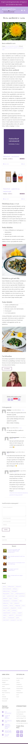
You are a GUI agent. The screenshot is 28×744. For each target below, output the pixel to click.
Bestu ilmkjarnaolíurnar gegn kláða (15, 576)
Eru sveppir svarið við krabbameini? (13, 569)
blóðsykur (15, 588)
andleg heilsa (11, 586)
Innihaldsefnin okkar (5, 685)
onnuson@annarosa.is (22, 723)
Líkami (18, 682)
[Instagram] (21, 731)
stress (4, 610)
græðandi (5, 598)
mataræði (5, 605)
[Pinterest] (21, 735)
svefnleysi (14, 610)
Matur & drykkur (15, 46)
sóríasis (14, 612)
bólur (12, 593)
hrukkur (16, 598)
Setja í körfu (6, 163)
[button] (7, 712)
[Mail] (17, 735)
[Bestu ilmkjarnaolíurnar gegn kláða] (5, 575)
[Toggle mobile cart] (21, 10)
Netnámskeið (19, 678)
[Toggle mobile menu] (24, 10)
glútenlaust (10, 47)
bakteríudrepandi (7, 588)
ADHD (4, 586)
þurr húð (19, 620)
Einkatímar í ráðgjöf (5, 681)
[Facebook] (17, 731)
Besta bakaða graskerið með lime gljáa (16, 557)
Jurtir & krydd (8, 46)
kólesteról (16, 603)
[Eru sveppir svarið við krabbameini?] (5, 569)
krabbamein (5, 603)
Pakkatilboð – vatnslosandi (11, 156)
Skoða (23, 163)
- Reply (22, 410)
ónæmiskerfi (6, 620)
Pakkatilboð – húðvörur (19, 689)
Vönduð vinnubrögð (5, 697)
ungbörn (5, 615)
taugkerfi (20, 612)
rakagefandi (13, 608)
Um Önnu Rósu (6, 678)
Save (16, 398)
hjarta (10, 598)
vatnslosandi (20, 47)
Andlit (18, 680)
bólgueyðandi (5, 47)
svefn (8, 610)
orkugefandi (6, 608)
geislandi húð (10, 596)
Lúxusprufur (19, 686)
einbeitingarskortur (20, 593)
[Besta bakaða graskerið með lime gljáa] (5, 556)
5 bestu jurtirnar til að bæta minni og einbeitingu (16, 563)
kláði (20, 600)
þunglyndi (13, 620)
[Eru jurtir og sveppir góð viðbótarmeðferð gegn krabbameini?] (5, 550)
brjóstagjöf (14, 591)
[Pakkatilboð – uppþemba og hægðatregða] (14, 177)
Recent (14, 546)
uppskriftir (15, 47)
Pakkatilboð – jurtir (19, 693)
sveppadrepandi (6, 612)
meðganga (17, 605)
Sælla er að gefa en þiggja (6, 689)
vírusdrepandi (11, 617)
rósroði (19, 608)
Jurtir (17, 696)
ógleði (17, 617)
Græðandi (18, 684)
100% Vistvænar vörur (6, 693)
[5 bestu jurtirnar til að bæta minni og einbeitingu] (5, 563)
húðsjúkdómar (6, 600)
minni (23, 605)
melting (11, 605)
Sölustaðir (4, 700)
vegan (3, 49)
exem (4, 596)
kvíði (11, 603)
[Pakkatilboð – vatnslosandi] (14, 141)
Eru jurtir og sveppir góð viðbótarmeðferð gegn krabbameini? (14, 551)
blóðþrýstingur (6, 591)
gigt (16, 596)
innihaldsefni (14, 600)
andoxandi (18, 586)
